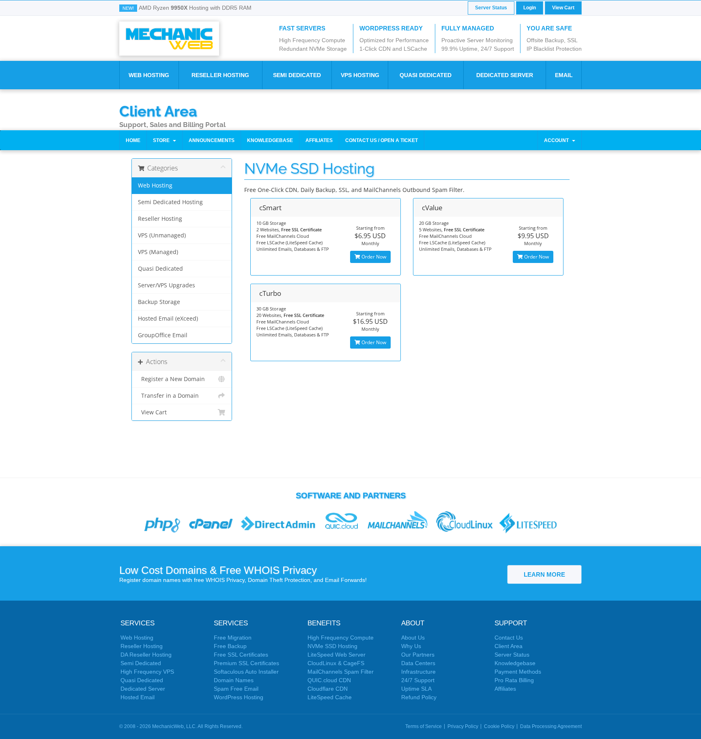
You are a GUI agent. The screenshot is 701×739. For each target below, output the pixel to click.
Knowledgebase (270, 140)
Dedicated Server (504, 75)
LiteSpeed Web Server (336, 654)
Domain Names (234, 680)
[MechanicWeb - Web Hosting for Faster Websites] (169, 38)
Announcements (211, 140)
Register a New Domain (171, 379)
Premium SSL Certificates (246, 663)
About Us (413, 637)
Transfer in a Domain (168, 395)
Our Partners (417, 654)
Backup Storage (159, 302)
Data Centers (418, 663)
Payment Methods (518, 671)
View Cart (563, 8)
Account (557, 140)
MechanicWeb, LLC (174, 726)
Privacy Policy (462, 726)
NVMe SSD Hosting (332, 646)
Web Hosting (149, 75)
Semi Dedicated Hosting (170, 202)
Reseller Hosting (220, 75)
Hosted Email (137, 697)
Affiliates (319, 140)
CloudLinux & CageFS (335, 663)
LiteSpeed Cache (329, 697)
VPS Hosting (360, 75)
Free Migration (233, 637)
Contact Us (509, 637)
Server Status (491, 8)
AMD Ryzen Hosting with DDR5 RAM (195, 7)
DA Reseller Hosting (146, 654)
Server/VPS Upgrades (166, 285)
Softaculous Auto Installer (246, 671)
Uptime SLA (416, 688)
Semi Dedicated (297, 75)
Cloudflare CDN (327, 688)
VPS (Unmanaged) (162, 235)
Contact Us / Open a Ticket (381, 140)
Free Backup (230, 646)
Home (133, 140)
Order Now (373, 256)
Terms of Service (423, 726)
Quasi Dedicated (426, 75)
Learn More (544, 574)
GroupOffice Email (162, 335)
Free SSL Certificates (241, 654)
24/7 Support (417, 680)
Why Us (411, 646)
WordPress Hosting (238, 697)
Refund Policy (419, 697)
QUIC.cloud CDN (329, 680)
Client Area (158, 111)
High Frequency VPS (147, 671)
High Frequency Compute (340, 637)
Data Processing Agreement (551, 726)
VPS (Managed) (158, 252)
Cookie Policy (499, 726)
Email (564, 75)
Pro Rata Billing (514, 680)
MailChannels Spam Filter (340, 671)
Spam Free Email (236, 688)
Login (529, 8)
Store (162, 140)
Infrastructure (418, 671)
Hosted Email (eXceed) (168, 318)
